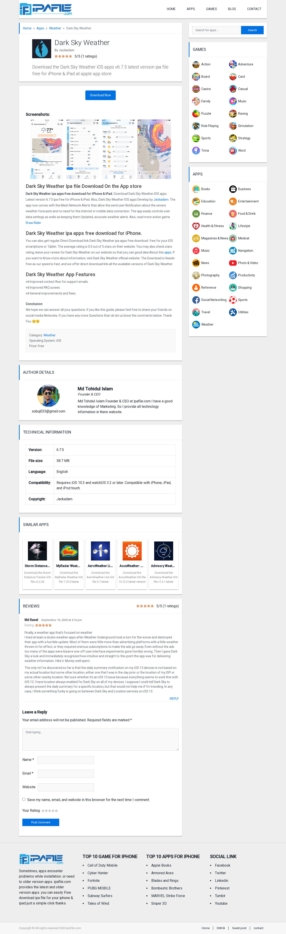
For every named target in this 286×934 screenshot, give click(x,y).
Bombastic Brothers (166, 888)
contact (254, 9)
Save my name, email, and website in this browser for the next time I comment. (88, 800)
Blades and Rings (165, 880)
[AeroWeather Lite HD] (100, 550)
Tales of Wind (98, 903)
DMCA (221, 928)
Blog (232, 9)
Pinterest (222, 888)
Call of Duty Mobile (103, 865)
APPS (191, 9)
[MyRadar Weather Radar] (68, 550)
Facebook (222, 865)
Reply (174, 698)
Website (29, 787)
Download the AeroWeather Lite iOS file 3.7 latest (100, 577)
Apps (40, 28)
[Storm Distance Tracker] (37, 550)
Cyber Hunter (98, 873)
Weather (55, 28)
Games (211, 9)
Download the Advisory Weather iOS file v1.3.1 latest (164, 577)
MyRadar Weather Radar (74, 566)
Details (37, 586)
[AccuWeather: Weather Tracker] (132, 550)
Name (28, 760)
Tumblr (220, 896)
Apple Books (161, 865)
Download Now (100, 95)
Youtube (221, 903)
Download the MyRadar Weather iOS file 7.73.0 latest (69, 577)
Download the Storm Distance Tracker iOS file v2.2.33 (37, 577)
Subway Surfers (100, 896)
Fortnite (94, 880)
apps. (168, 252)
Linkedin (221, 880)
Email (27, 773)
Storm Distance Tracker (42, 566)
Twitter (220, 873)
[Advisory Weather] (163, 550)
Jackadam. (161, 199)
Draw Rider (34, 223)
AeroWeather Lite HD (103, 566)
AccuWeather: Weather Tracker (142, 566)
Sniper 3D (159, 903)
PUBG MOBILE (99, 888)
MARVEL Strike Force (168, 896)
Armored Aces (162, 873)
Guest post (239, 928)
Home (171, 9)
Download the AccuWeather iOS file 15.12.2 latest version (132, 577)
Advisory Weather (164, 566)
